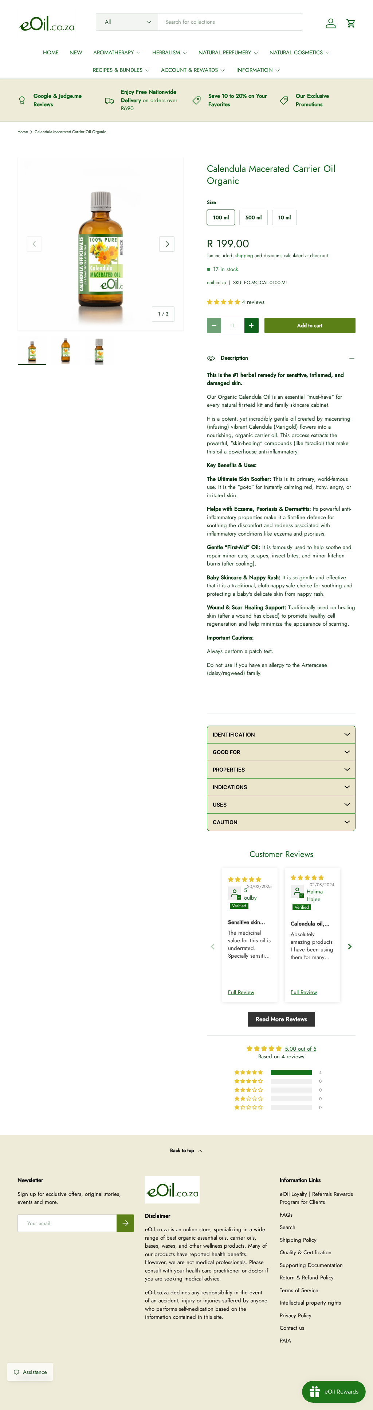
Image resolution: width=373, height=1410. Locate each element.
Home (22, 132)
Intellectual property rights (310, 1303)
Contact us (292, 1328)
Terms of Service (299, 1290)
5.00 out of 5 (300, 1049)
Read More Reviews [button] (281, 1019)
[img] (244, 880)
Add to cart (309, 325)
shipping (244, 255)
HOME (51, 53)
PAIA (285, 1341)
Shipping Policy (298, 1240)
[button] (351, 23)
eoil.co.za (216, 282)
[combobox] (199, 21)
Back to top (183, 1150)
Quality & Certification (305, 1252)
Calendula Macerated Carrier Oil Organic (70, 132)
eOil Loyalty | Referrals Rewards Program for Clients (316, 1198)
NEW (76, 53)
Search (287, 1227)
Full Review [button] (241, 992)
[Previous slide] (213, 946)
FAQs (286, 1215)
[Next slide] (350, 946)
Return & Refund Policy (307, 1278)
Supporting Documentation (311, 1265)
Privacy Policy (295, 1316)
